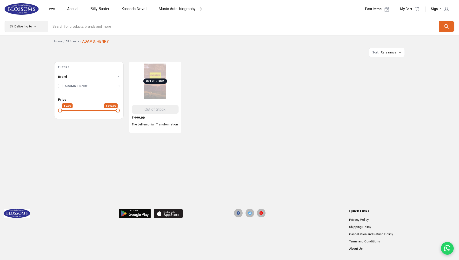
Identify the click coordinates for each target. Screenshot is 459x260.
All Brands (72, 41)
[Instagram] (261, 213)
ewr (52, 8)
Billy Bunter (99, 8)
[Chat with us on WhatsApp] (447, 248)
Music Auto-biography (177, 8)
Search (446, 26)
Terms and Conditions (364, 241)
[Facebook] (238, 213)
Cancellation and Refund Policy (371, 234)
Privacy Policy (359, 219)
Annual (72, 8)
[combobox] (243, 26)
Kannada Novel (133, 8)
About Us (356, 248)
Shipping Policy (360, 227)
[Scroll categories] (201, 9)
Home (58, 41)
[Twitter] (250, 213)
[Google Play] (135, 213)
